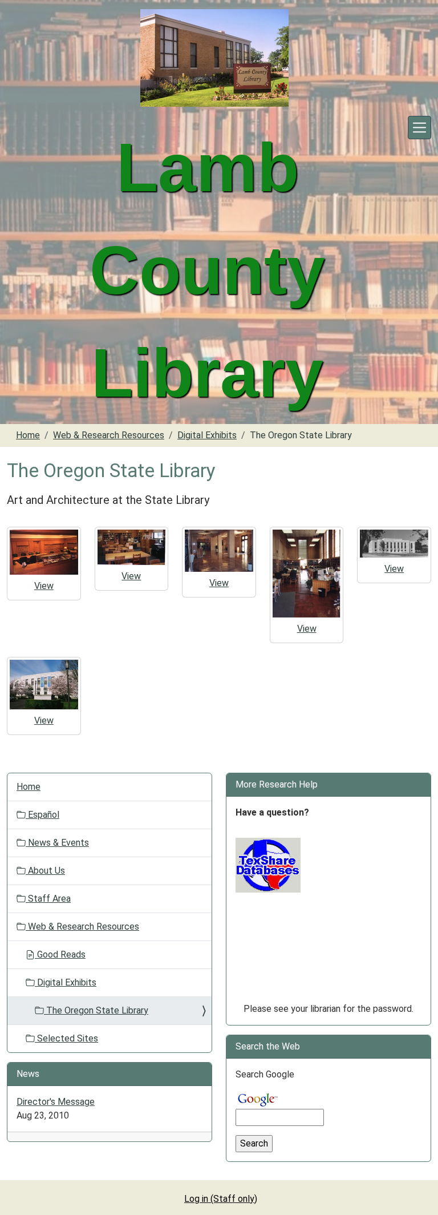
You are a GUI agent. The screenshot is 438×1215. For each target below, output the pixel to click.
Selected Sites (66, 1038)
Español (42, 814)
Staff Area (48, 898)
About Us (45, 870)
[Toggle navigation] (419, 127)
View (44, 585)
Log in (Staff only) (220, 1198)
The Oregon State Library (96, 1010)
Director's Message (56, 1101)
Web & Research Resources (108, 435)
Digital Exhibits (207, 435)
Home (28, 435)
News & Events (57, 842)
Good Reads (60, 954)
